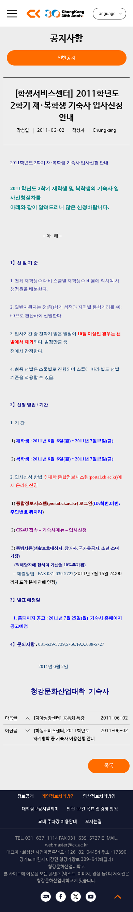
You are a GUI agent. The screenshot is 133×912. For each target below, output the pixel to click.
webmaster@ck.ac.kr (66, 845)
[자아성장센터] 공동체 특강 (59, 718)
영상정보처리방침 (99, 796)
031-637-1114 (41, 838)
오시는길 (93, 821)
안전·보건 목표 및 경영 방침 (92, 809)
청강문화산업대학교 (33, 14)
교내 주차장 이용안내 (57, 821)
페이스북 (61, 897)
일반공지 (66, 58)
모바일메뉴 (12, 14)
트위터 (76, 897)
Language (106, 13)
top (117, 896)
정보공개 (25, 796)
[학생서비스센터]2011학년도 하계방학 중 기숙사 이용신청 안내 (64, 734)
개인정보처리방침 (58, 796)
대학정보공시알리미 (40, 809)
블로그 (46, 897)
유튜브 (91, 897)
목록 (109, 766)
